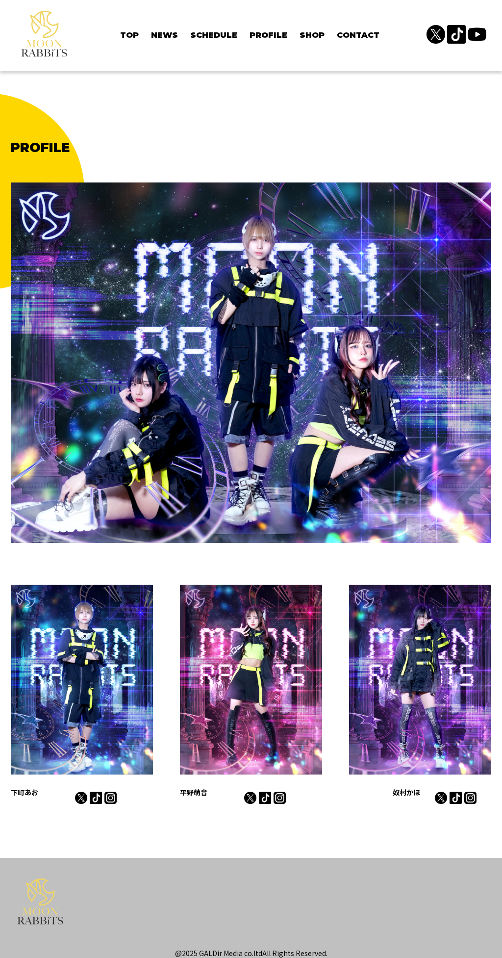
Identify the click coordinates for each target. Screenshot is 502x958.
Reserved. (311, 953)
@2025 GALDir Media (209, 953)
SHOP (312, 35)
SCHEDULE (213, 35)
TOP (129, 35)
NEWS (164, 35)
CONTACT (358, 35)
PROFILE (268, 35)
